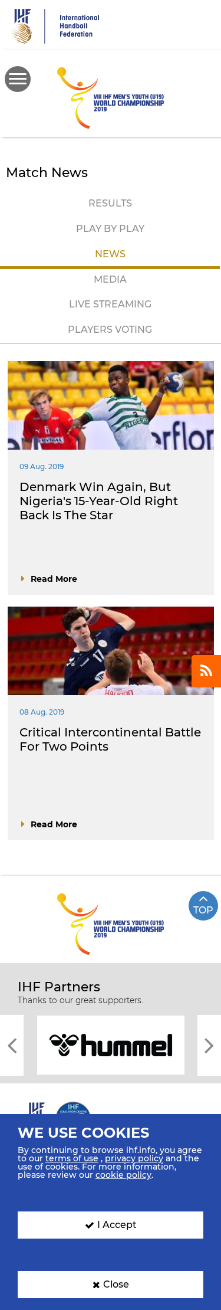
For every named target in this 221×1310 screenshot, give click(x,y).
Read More (54, 579)
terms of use (71, 1158)
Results (110, 203)
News (110, 254)
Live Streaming (110, 304)
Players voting (110, 329)
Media (110, 279)
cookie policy (123, 1175)
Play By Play (110, 228)
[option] (110, 1044)
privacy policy (134, 1158)
